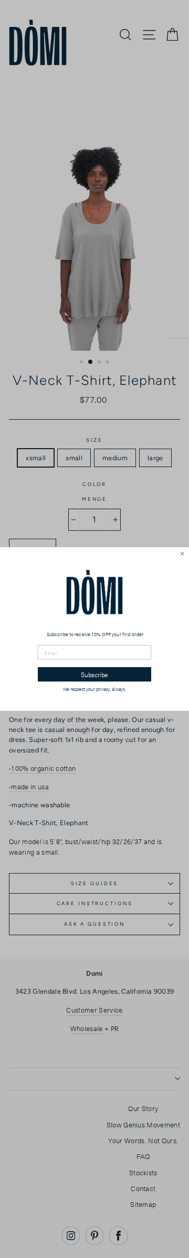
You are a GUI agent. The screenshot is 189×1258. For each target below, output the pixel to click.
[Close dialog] (182, 553)
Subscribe (94, 674)
